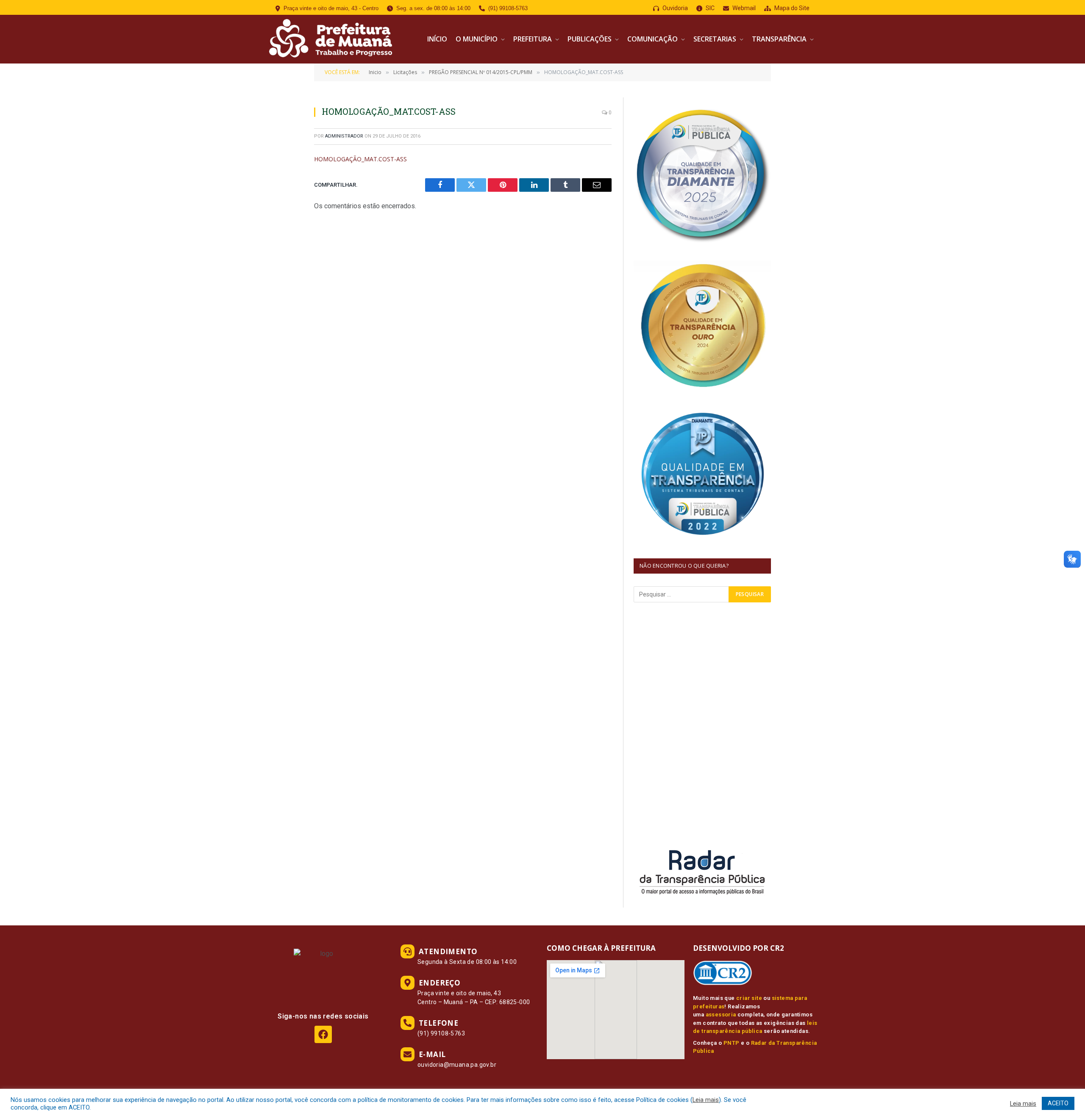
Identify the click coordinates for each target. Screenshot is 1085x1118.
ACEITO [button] (1058, 1103)
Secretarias (714, 39)
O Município (477, 39)
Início (437, 39)
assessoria (721, 1014)
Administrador (344, 136)
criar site (749, 998)
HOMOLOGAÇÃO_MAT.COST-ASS (360, 159)
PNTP (731, 1043)
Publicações (590, 39)
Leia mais (706, 1100)
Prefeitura (532, 39)
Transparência (779, 39)
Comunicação (652, 39)
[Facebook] (323, 1034)
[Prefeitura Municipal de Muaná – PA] (329, 39)
